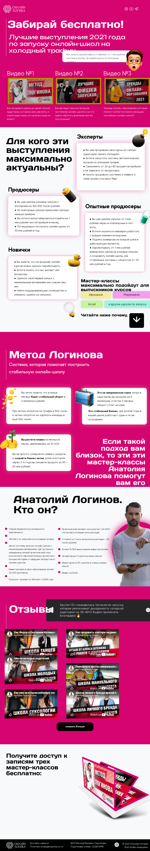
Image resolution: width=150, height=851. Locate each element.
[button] (30, 91)
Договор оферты (39, 843)
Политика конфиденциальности (46, 846)
